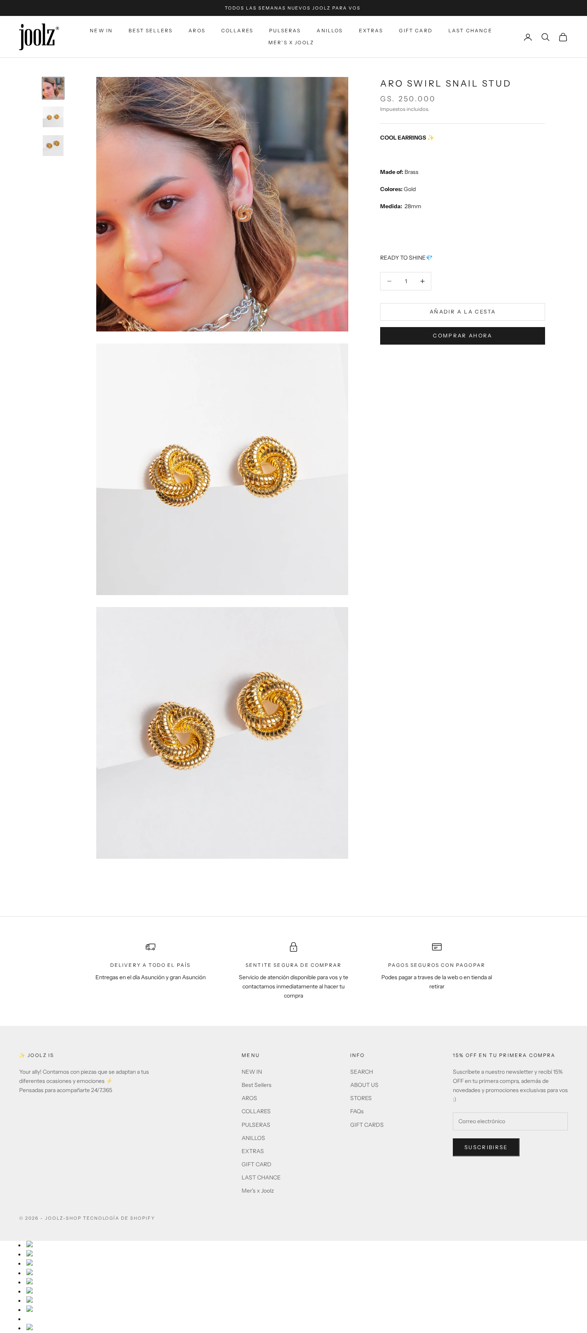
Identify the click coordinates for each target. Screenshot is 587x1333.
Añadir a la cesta (463, 311)
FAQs (357, 1111)
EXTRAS (371, 31)
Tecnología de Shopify (119, 1218)
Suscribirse (486, 1147)
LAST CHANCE (470, 31)
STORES (361, 1098)
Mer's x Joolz (291, 43)
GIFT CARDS (367, 1124)
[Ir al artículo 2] (53, 117)
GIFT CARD (415, 31)
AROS (196, 31)
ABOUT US (364, 1084)
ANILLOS (330, 31)
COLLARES (237, 31)
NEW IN (101, 31)
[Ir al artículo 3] (53, 145)
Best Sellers (151, 31)
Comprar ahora (462, 335)
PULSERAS (285, 31)
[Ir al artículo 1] (53, 88)
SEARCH (361, 1071)
